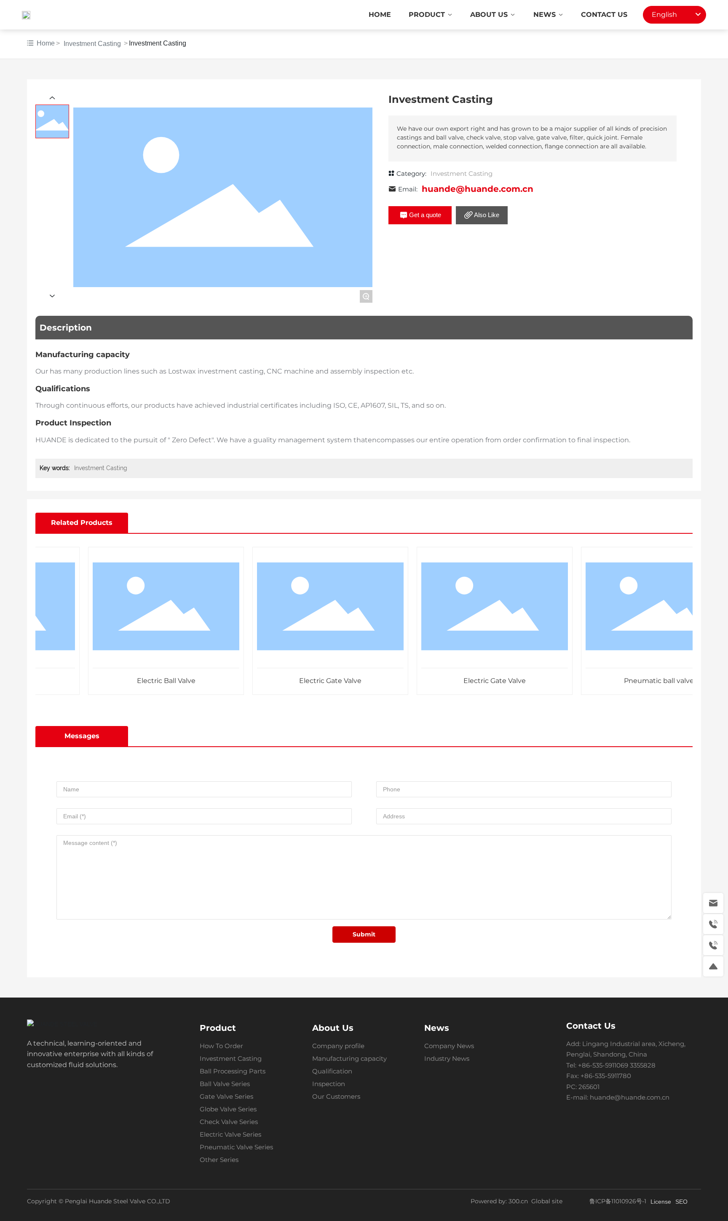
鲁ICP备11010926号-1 (617, 1201)
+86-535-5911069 (603, 1065)
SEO (681, 1201)
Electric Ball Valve (150, 681)
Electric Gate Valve (314, 681)
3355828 (643, 1065)
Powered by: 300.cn (499, 1201)
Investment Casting (92, 43)
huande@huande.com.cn (477, 189)
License (660, 1201)
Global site (546, 1201)
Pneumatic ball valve (643, 681)
